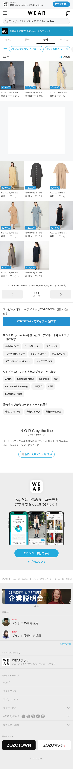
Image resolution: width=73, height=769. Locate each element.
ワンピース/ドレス (40, 579)
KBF (50, 386)
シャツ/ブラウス (44, 361)
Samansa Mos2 (25, 379)
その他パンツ (12, 346)
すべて (9, 39)
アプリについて (36, 561)
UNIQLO (38, 386)
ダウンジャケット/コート (18, 361)
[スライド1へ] (35, 606)
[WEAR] (36, 13)
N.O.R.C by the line (20, 579)
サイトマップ (9, 691)
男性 (27, 39)
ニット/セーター (32, 346)
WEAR (4, 579)
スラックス (51, 346)
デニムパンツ (59, 353)
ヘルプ (6, 682)
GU (56, 379)
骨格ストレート (13, 411)
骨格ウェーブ (33, 411)
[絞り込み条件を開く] (5, 49)
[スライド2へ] (38, 606)
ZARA (8, 379)
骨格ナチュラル (53, 411)
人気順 (66, 56)
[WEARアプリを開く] (68, 13)
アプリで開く (61, 4)
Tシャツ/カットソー (15, 353)
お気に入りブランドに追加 (38, 454)
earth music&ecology (16, 386)
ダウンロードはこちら (36, 553)
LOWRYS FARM (13, 394)
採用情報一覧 (65, 644)
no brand (44, 379)
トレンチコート (38, 353)
